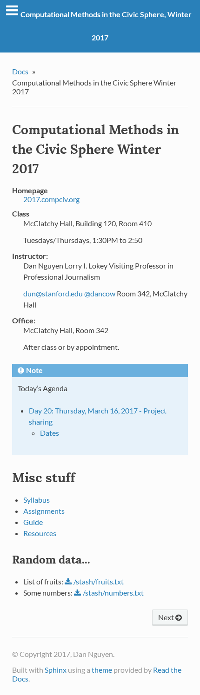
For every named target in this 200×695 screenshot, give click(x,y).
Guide (33, 522)
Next (166, 617)
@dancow (99, 293)
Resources (39, 533)
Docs (20, 71)
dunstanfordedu (53, 293)
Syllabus (36, 499)
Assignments (44, 510)
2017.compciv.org (51, 199)
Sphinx (56, 669)
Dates (49, 432)
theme (102, 669)
